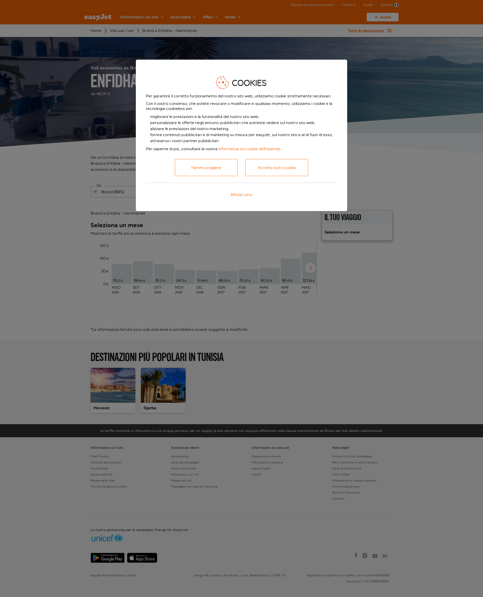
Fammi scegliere (206, 167)
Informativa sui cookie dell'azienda (249, 148)
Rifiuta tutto (241, 194)
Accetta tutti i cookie (277, 167)
